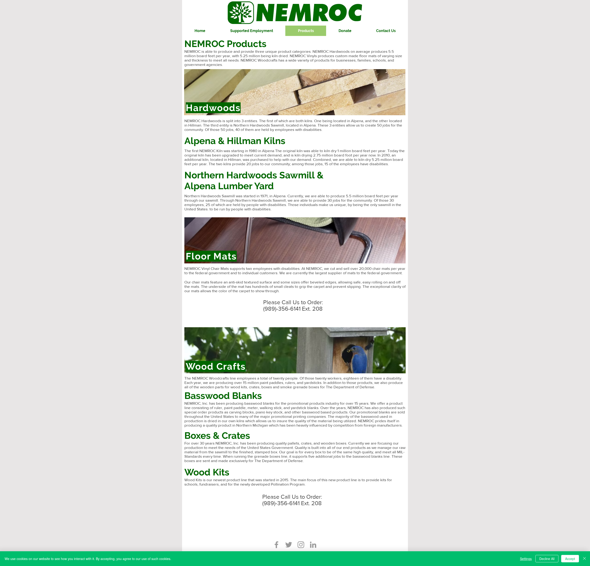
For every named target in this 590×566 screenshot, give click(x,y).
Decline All (547, 558)
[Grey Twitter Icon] (288, 544)
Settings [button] (526, 558)
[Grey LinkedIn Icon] (313, 544)
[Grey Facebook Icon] (276, 544)
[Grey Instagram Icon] (300, 544)
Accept (570, 558)
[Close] (584, 558)
